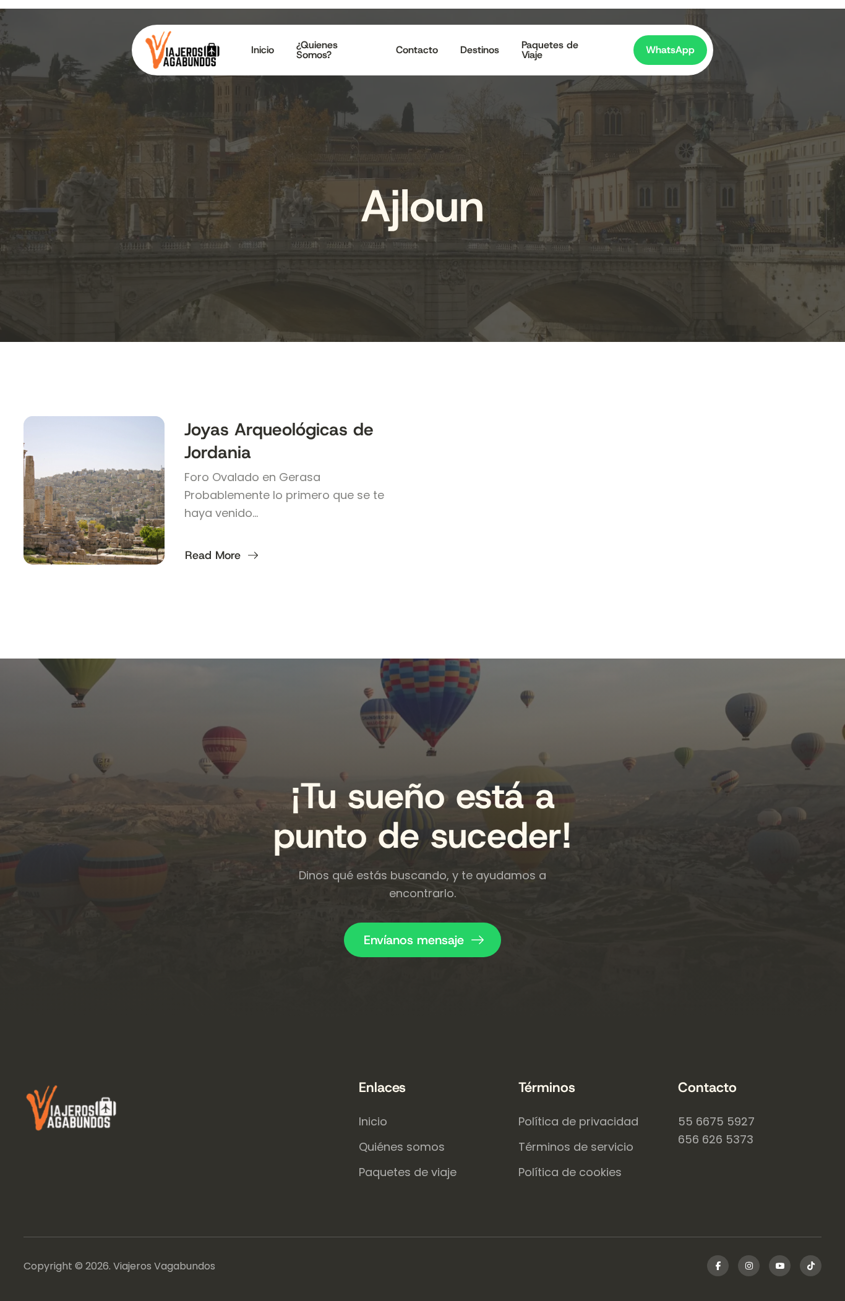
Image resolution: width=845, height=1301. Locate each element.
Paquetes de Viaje (549, 50)
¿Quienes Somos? (317, 50)
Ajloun (422, 206)
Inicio (262, 49)
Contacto (417, 49)
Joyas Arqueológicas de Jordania (279, 440)
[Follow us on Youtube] (780, 1265)
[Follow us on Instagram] (749, 1265)
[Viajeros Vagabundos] (191, 1109)
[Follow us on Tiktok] (810, 1265)
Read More (220, 555)
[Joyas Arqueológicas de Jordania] (94, 490)
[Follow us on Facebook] (718, 1265)
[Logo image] (192, 50)
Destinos (479, 49)
